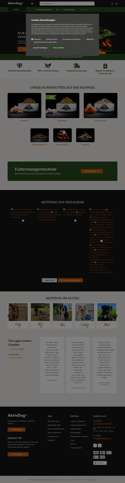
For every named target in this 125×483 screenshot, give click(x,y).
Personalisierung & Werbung (71, 39)
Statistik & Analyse (51, 39)
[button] (90, 39)
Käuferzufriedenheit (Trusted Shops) (45, 42)
